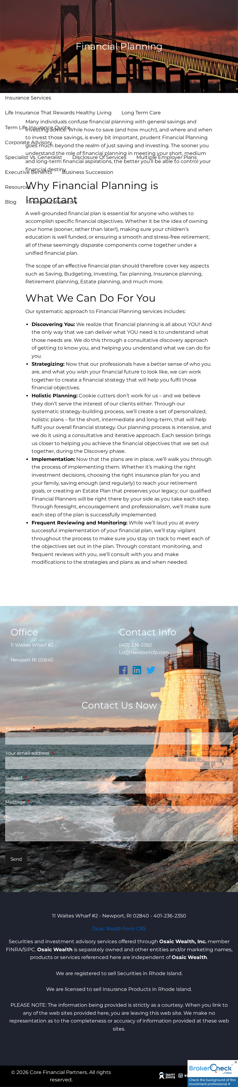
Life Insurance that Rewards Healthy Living (58, 113)
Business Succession (87, 172)
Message (39, 802)
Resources (18, 187)
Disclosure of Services (99, 157)
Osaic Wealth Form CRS (119, 929)
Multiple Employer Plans (166, 157)
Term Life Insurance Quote (37, 127)
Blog (10, 202)
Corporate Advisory (28, 142)
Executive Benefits (28, 172)
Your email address (51, 753)
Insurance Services (28, 98)
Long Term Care (141, 113)
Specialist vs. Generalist (33, 157)
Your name (42, 728)
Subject (38, 777)
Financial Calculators (51, 202)
